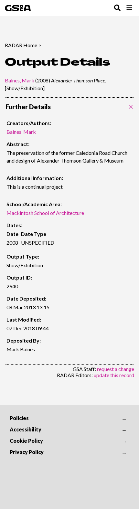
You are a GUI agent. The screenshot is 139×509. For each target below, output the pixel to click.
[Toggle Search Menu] (117, 8)
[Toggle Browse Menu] (129, 8)
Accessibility (25, 429)
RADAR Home (21, 45)
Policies (19, 418)
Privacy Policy (27, 452)
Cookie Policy (26, 441)
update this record (114, 375)
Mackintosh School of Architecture (45, 213)
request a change (115, 369)
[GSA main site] (18, 8)
